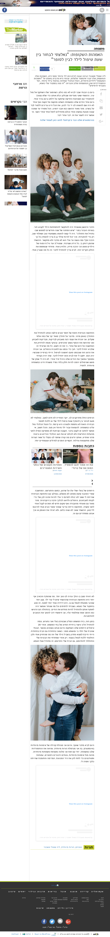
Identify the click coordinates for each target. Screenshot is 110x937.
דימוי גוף (101, 900)
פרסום (59, 927)
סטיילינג (75, 898)
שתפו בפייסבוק (45, 69)
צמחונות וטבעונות (62, 900)
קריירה (84, 891)
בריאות (52, 891)
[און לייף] (55, 885)
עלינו (65, 927)
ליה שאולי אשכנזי (52, 847)
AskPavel (14, 934)
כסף (87, 900)
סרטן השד (54, 898)
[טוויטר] (52, 922)
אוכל (63, 891)
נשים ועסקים (85, 898)
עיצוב (12, 891)
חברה (102, 903)
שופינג (43, 901)
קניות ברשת (74, 900)
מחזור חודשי (53, 901)
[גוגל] (68, 922)
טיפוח (40, 908)
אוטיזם (79, 847)
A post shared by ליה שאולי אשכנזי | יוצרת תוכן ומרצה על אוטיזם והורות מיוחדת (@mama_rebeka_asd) (53, 326)
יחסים (22, 891)
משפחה (99, 48)
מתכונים (65, 898)
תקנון (44, 927)
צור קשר (52, 927)
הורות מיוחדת (67, 847)
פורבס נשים (85, 901)
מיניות (24, 898)
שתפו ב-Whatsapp (75, 68)
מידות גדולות (74, 901)
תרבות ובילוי (36, 891)
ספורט (55, 900)
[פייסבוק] (44, 922)
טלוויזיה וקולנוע (40, 898)
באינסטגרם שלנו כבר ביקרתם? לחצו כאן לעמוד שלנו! (67, 120)
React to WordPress (43, 934)
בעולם (102, 905)
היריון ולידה (66, 908)
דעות (102, 898)
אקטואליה (97, 891)
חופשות (43, 900)
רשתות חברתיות (99, 901)
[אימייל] (60, 921)
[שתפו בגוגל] (101, 121)
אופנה (74, 891)
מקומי (102, 906)
